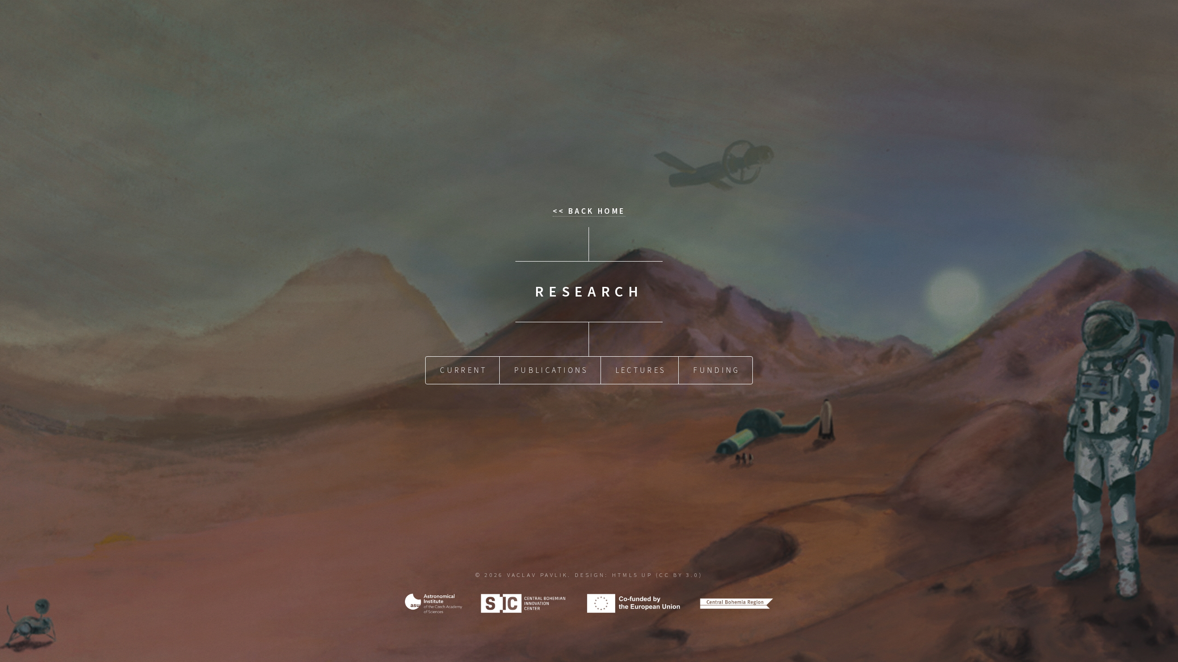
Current (463, 370)
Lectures (640, 370)
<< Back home (589, 211)
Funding (716, 370)
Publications (551, 370)
